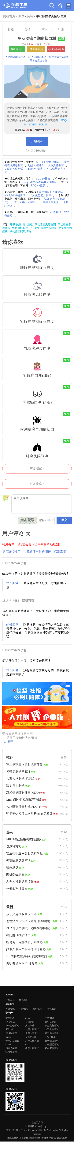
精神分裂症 (11, 1048)
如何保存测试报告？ (37, 150)
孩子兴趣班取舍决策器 (21, 914)
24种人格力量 (32, 1040)
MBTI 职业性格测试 (48, 162)
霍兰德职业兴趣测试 (51, 192)
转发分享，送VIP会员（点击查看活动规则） (32, 544)
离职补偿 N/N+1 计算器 (22, 963)
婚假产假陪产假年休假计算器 (26, 949)
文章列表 (10, 1018)
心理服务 (23, 1009)
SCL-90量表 (43, 178)
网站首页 (9, 16)
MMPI (32, 124)
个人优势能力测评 (40, 195)
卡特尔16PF (51, 1037)
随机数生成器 (15, 874)
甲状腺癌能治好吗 (20, 231)
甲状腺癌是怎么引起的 (25, 228)
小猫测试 (49, 1018)
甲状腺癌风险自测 (45, 224)
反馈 (27, 29)
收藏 (11, 29)
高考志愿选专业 (38, 60)
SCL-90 (43, 124)
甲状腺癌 (15, 224)
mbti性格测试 (12, 1025)
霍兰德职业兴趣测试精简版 (24, 764)
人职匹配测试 (52, 1044)
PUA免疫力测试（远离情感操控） (29, 928)
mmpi (27, 1018)
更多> (64, 757)
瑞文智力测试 (15, 785)
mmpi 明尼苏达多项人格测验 (40, 182)
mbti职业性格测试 (14, 195)
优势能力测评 (52, 1040)
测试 (21, 16)
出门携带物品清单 (18, 935)
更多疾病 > (37, 483)
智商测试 (12, 867)
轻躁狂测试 (11, 1052)
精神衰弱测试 (52, 1048)
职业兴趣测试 (52, 1025)
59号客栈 (10, 1021)
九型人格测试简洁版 (20, 881)
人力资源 (10, 1009)
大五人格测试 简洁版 (20, 778)
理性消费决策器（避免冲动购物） (29, 921)
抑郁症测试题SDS (18, 771)
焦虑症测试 (31, 1033)
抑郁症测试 (50, 1021)
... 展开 (8, 741)
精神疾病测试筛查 (59, 56)
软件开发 (51, 1009)
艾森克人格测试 (13, 168)
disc (27, 1044)
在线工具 (10, 1000)
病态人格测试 (32, 1048)
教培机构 (37, 1009)
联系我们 (23, 1000)
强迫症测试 (11, 1033)
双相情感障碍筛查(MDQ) (23, 792)
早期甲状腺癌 (49, 228)
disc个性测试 (35, 168)
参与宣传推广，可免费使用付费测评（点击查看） (35, 551)
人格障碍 (29, 1025)
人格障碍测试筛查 (15, 56)
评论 (44, 29)
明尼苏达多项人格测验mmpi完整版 (29, 813)
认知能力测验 (52, 1033)
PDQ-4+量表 (38, 185)
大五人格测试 (56, 165)
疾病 (30, 16)
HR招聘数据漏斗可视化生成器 (26, 956)
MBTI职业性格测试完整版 (23, 799)
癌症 (30, 224)
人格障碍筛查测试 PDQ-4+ (24, 806)
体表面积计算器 (17, 888)
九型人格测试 (35, 165)
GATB (9, 1044)
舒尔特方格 (13, 846)
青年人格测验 (51, 202)
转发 (61, 29)
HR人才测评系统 (37, 56)
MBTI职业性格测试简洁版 (23, 839)
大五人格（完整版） (26, 202)
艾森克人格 (31, 1037)
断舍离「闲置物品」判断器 (24, 942)
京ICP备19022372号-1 (17, 1130)
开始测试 (37, 141)
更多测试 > (37, 468)
